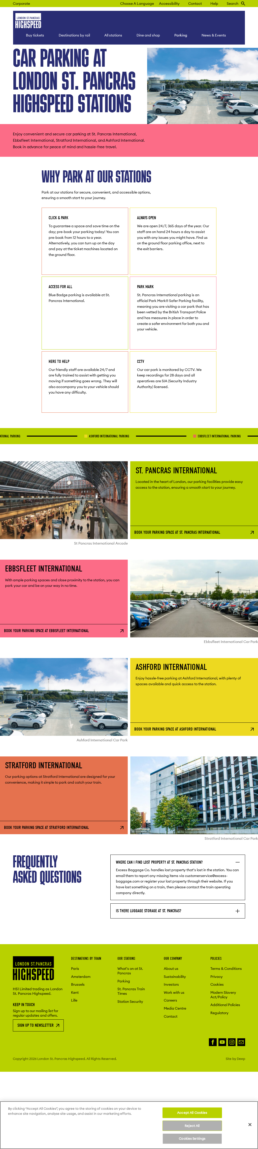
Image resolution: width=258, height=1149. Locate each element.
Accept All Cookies (192, 1112)
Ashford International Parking (80, 436)
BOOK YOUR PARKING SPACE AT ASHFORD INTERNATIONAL (175, 729)
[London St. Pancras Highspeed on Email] (241, 1042)
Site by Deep (235, 1059)
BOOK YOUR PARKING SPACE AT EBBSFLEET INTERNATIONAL (46, 630)
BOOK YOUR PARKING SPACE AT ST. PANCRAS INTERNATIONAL (177, 532)
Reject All (192, 1126)
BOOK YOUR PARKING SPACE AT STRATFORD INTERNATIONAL (46, 827)
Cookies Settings (192, 1138)
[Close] (249, 1124)
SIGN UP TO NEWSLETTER (35, 1025)
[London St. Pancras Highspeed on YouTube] (222, 1042)
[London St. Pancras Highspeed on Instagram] (232, 1042)
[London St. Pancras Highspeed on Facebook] (213, 1042)
